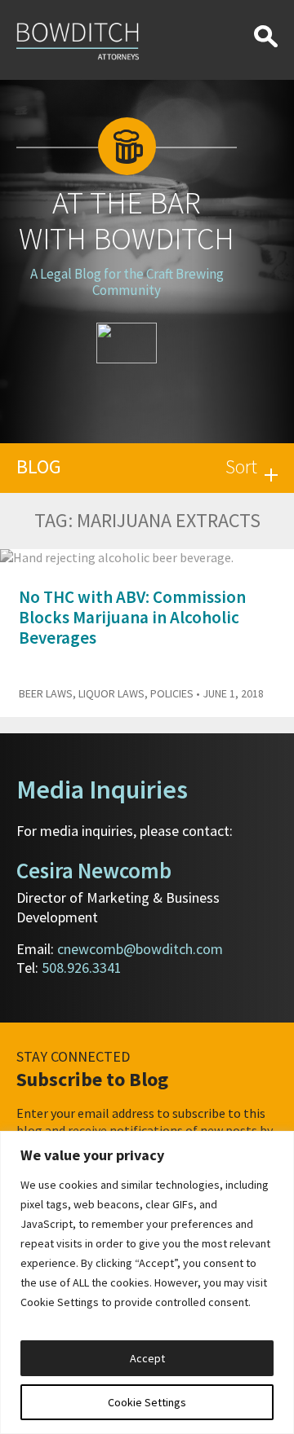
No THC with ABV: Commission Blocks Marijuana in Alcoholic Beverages (132, 617)
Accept (147, 1358)
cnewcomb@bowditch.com (140, 948)
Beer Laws (46, 693)
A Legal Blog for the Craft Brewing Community (127, 282)
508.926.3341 (82, 967)
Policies (172, 693)
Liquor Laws (111, 693)
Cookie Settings (147, 1402)
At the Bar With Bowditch (126, 220)
